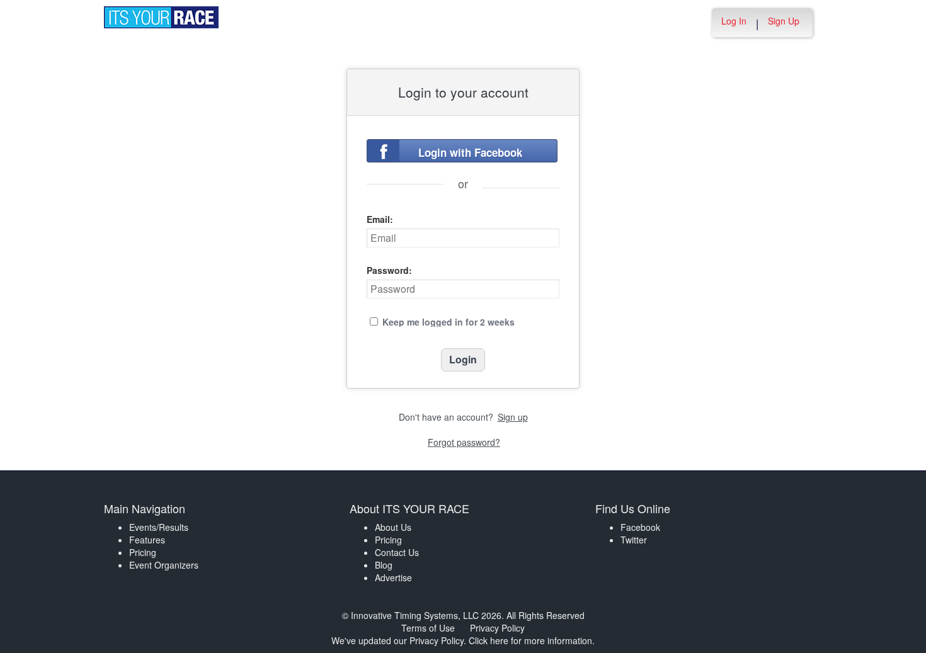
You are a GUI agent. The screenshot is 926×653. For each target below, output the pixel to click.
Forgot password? (464, 442)
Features (147, 539)
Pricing (142, 552)
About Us (393, 527)
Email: (380, 219)
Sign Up (783, 20)
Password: (389, 270)
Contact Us (397, 552)
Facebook (640, 527)
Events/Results (158, 527)
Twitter (633, 539)
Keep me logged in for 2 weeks (448, 322)
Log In (733, 20)
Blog (383, 565)
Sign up (513, 417)
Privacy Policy (497, 628)
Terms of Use (428, 628)
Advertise (393, 577)
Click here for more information (530, 640)
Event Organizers (163, 565)
